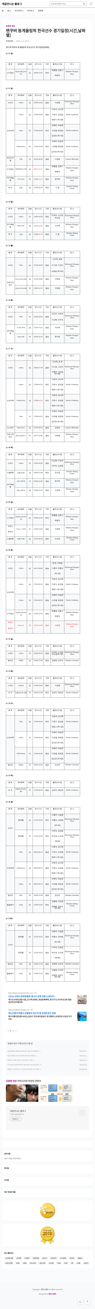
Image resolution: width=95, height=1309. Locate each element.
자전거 (86, 1263)
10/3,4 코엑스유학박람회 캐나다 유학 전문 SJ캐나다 (31, 996)
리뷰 (59, 1263)
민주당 (72, 1258)
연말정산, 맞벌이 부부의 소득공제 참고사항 (19, 1060)
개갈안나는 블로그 (12, 4)
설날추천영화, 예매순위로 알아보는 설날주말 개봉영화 (22, 1051)
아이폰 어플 (9, 1258)
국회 (66, 1263)
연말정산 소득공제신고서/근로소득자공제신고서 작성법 (23, 1069)
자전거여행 (9, 1263)
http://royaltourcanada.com (18, 1010)
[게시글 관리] (15, 1031)
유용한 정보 (10, 25)
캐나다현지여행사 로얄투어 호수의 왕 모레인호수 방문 (32, 1013)
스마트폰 (63, 1258)
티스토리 (33, 1263)
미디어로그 (19, 10)
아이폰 (19, 1258)
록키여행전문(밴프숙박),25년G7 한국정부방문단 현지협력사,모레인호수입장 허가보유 (40, 1017)
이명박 (27, 1258)
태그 (9, 10)
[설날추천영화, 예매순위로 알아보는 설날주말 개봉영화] (22, 1101)
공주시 (45, 1258)
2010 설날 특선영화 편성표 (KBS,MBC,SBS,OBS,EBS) (23, 1065)
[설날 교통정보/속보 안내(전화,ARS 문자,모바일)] (57, 1101)
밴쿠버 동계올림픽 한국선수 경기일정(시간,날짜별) (45, 32)
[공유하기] (13, 1031)
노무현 (52, 1263)
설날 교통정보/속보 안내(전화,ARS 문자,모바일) (21, 1056)
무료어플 (36, 1258)
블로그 (80, 1258)
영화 (25, 1263)
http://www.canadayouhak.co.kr (20, 993)
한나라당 (42, 1263)
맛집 (18, 1263)
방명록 (40, 10)
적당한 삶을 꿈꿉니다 (17, 1114)
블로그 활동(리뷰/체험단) (12, 1158)
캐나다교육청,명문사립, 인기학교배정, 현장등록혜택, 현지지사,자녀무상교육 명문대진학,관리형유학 (40, 1000)
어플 (79, 1263)
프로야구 (54, 1258)
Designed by (47, 1294)
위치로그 (30, 10)
